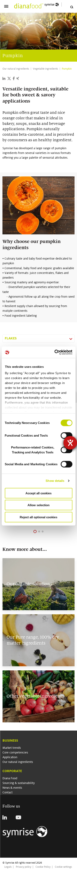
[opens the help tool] (70, 443)
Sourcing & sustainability (18, 783)
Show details (55, 480)
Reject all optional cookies (38, 517)
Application (9, 757)
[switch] (66, 435)
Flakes (11, 338)
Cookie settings (63, 867)
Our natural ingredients (17, 762)
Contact (7, 792)
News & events (12, 788)
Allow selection (38, 505)
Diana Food (9, 778)
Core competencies (15, 752)
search (71, 7)
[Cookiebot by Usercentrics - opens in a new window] (54, 352)
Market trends (11, 748)
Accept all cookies (38, 493)
